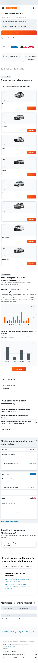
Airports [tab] (6, 566)
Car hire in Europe (19, 631)
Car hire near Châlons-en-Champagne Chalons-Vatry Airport (18, 587)
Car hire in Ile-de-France (12, 632)
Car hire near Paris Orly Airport (13, 581)
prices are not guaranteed (9, 646)
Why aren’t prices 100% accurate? (13, 658)
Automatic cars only (9, 38)
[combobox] (7, 17)
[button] (3, 8)
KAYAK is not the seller (9, 651)
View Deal (31, 108)
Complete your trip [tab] (17, 566)
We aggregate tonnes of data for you (14, 654)
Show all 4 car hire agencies (9, 521)
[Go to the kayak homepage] (11, 8)
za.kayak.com (5, 631)
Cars (11, 631)
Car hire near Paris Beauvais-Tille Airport (16, 584)
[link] (19, 369)
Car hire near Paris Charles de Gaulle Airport (17, 579)
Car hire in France (29, 631)
